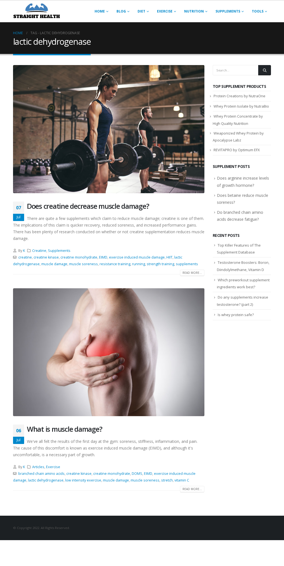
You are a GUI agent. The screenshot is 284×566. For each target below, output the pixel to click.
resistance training (115, 264)
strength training (160, 264)
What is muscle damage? (64, 429)
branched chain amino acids (41, 473)
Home (100, 11)
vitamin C (181, 480)
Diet (141, 11)
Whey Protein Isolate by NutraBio (241, 106)
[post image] (108, 129)
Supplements (227, 11)
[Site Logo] (36, 11)
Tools (257, 11)
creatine (25, 257)
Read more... (192, 273)
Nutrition (194, 11)
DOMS (137, 473)
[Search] (264, 70)
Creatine (39, 250)
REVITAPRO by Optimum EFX (237, 149)
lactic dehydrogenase (46, 480)
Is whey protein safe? (236, 314)
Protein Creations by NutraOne (239, 95)
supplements (187, 264)
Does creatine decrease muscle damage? (88, 206)
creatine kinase (46, 257)
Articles (38, 467)
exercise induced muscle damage (137, 257)
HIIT (169, 257)
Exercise (165, 11)
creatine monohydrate (78, 257)
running (138, 264)
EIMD (103, 257)
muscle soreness (83, 264)
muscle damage (54, 264)
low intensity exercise (83, 480)
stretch (167, 480)
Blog (121, 11)
